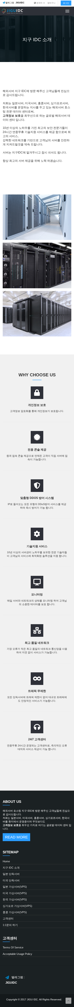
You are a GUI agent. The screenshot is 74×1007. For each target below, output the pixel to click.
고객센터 (8, 918)
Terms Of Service (13, 947)
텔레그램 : (14, 2)
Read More (16, 837)
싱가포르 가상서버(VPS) (17, 905)
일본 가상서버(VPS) (15, 886)
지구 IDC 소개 (11, 867)
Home (6, 861)
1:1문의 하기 (10, 924)
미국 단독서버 (11, 880)
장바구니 (51, 3)
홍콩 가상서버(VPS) (15, 912)
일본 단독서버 (11, 873)
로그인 (66, 3)
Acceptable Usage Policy (17, 953)
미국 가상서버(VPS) (15, 893)
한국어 (39, 3)
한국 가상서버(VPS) (15, 899)
